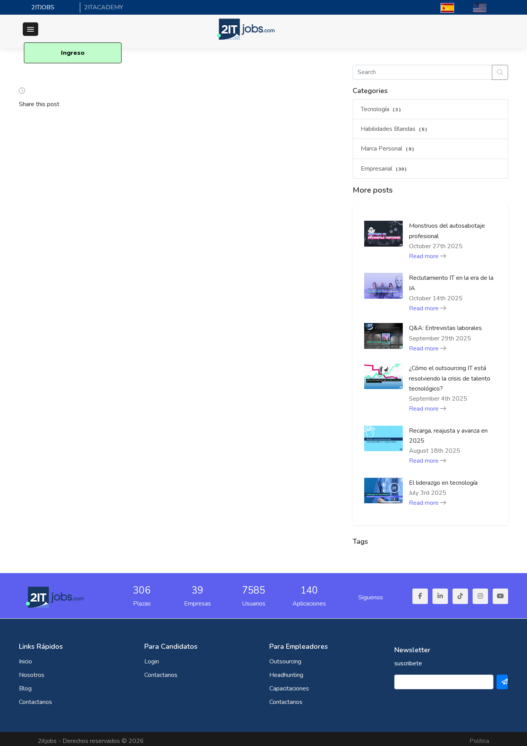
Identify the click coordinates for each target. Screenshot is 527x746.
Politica (479, 741)
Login (151, 661)
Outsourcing (285, 661)
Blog (25, 688)
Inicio (25, 661)
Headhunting (286, 675)
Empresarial (384, 168)
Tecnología (381, 109)
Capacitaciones (289, 688)
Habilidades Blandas (394, 129)
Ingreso (72, 53)
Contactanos (35, 702)
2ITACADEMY (103, 7)
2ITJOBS (42, 7)
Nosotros (31, 675)
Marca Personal (387, 148)
